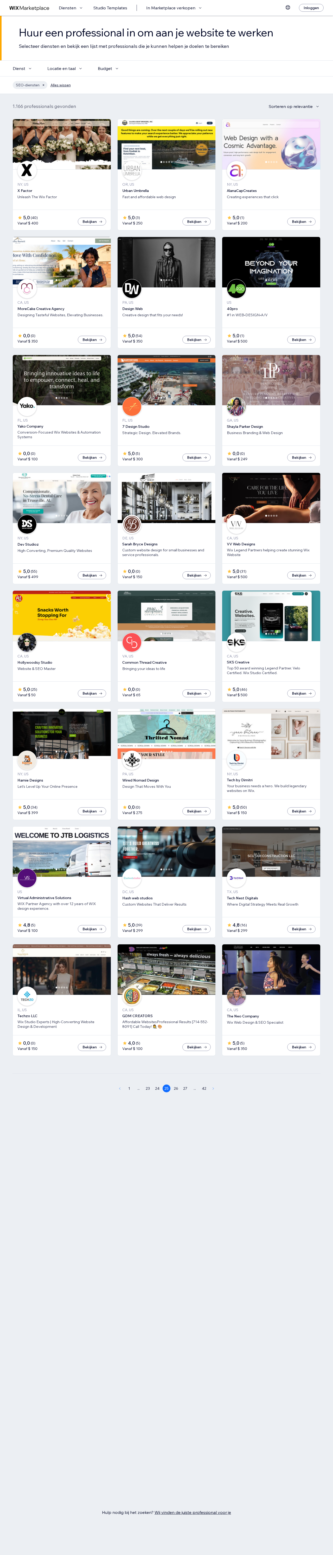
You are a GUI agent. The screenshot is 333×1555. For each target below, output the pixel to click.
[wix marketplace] (29, 8)
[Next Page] (213, 1088)
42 (204, 1088)
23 (148, 1088)
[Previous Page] (120, 1088)
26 (176, 1088)
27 (185, 1088)
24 (157, 1088)
